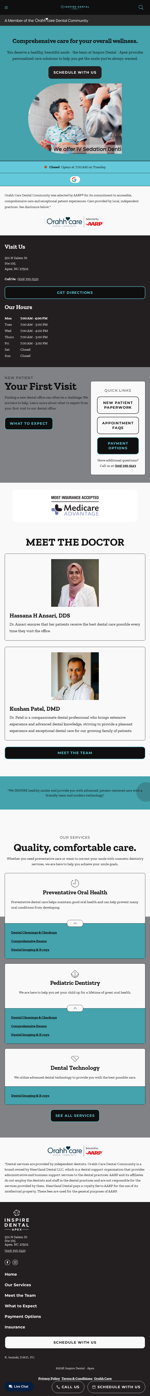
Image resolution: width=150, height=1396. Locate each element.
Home (11, 1274)
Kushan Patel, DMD (35, 708)
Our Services (18, 1284)
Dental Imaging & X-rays (30, 949)
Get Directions (75, 292)
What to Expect (29, 423)
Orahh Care (103, 1378)
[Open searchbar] (141, 7)
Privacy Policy (49, 1378)
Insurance (15, 1327)
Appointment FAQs (118, 425)
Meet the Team (75, 753)
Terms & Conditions (77, 1378)
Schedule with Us (75, 72)
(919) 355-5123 (28, 279)
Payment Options (118, 445)
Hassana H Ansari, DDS (40, 615)
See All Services (75, 1116)
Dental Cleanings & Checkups (34, 932)
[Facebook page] (7, 1262)
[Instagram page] (15, 1262)
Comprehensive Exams (29, 941)
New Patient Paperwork (118, 405)
